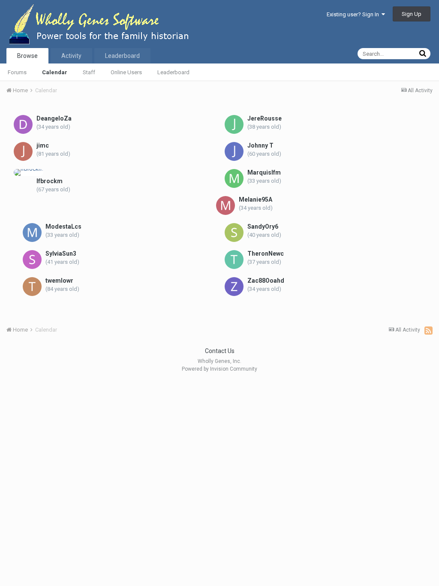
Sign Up (411, 14)
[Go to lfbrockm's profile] (28, 172)
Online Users (126, 72)
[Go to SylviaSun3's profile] (32, 259)
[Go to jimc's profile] (23, 151)
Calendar (54, 72)
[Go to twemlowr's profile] (32, 286)
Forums (17, 72)
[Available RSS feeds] (428, 330)
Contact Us (220, 350)
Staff (89, 72)
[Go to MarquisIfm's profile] (234, 178)
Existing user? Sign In (354, 14)
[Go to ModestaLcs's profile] (32, 232)
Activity (71, 55)
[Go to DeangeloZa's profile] (23, 124)
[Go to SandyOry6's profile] (234, 232)
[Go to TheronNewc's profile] (234, 259)
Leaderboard (173, 72)
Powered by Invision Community (219, 369)
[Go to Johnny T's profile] (234, 151)
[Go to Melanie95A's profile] (225, 205)
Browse (27, 55)
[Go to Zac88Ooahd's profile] (234, 286)
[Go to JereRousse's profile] (234, 124)
